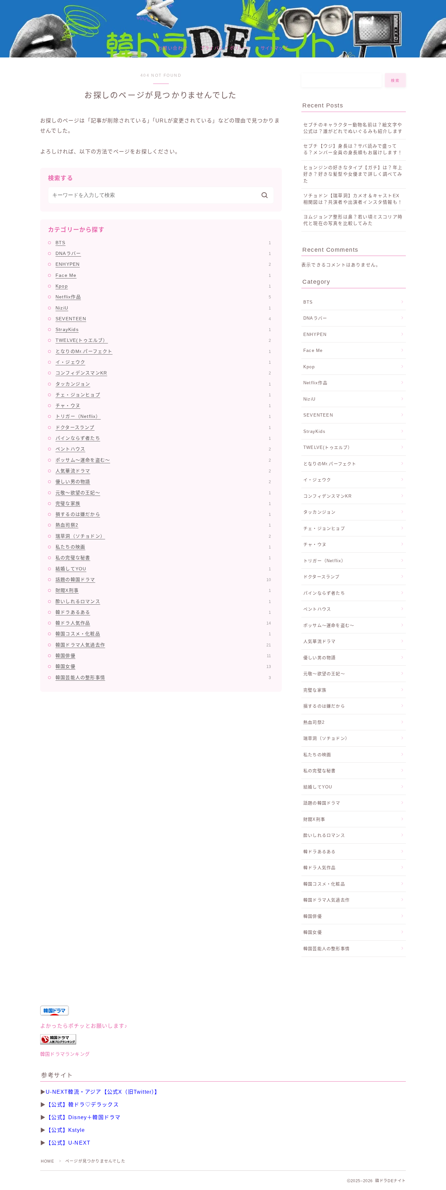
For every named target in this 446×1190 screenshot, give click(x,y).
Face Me (163, 275)
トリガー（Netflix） (163, 416)
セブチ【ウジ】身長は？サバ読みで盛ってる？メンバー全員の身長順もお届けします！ (353, 149)
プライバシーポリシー (224, 48)
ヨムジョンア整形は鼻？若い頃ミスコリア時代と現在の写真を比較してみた (353, 220)
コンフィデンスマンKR (163, 372)
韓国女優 (163, 666)
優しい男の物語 (163, 481)
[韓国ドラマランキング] (223, 1039)
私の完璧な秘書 (163, 557)
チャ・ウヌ (163, 405)
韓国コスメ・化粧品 (163, 633)
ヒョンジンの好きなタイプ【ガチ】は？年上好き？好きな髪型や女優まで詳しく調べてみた (353, 174)
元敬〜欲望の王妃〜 (163, 492)
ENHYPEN (163, 264)
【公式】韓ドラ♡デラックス (82, 1104)
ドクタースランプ (163, 427)
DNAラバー (163, 253)
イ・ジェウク (163, 362)
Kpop (163, 286)
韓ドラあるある (163, 612)
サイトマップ (275, 48)
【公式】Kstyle (65, 1130)
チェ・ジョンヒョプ (163, 394)
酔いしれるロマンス (163, 601)
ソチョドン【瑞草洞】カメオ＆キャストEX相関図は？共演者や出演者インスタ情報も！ (353, 199)
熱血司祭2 (163, 525)
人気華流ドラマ (163, 470)
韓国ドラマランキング (65, 1054)
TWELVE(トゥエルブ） (163, 340)
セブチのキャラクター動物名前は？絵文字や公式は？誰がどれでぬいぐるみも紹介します (353, 128)
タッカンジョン (163, 384)
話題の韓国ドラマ (163, 579)
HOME (47, 1161)
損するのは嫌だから (163, 514)
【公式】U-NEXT (68, 1143)
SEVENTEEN (163, 318)
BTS (163, 242)
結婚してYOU (163, 568)
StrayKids (163, 329)
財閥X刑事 (163, 590)
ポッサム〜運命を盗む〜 (163, 460)
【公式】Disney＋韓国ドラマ (83, 1117)
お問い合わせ (173, 48)
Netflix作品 (163, 296)
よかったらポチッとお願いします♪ (83, 1026)
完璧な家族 (163, 503)
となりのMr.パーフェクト (163, 351)
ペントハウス (163, 449)
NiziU (163, 307)
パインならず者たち (163, 438)
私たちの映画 (163, 546)
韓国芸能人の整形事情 (163, 677)
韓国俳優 (163, 655)
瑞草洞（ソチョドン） (163, 536)
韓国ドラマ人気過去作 (163, 644)
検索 (395, 81)
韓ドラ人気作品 (163, 623)
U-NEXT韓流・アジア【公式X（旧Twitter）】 (103, 1092)
